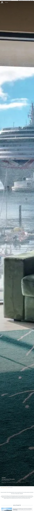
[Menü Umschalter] (20, 2)
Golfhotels (3, 487)
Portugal (6, 487)
